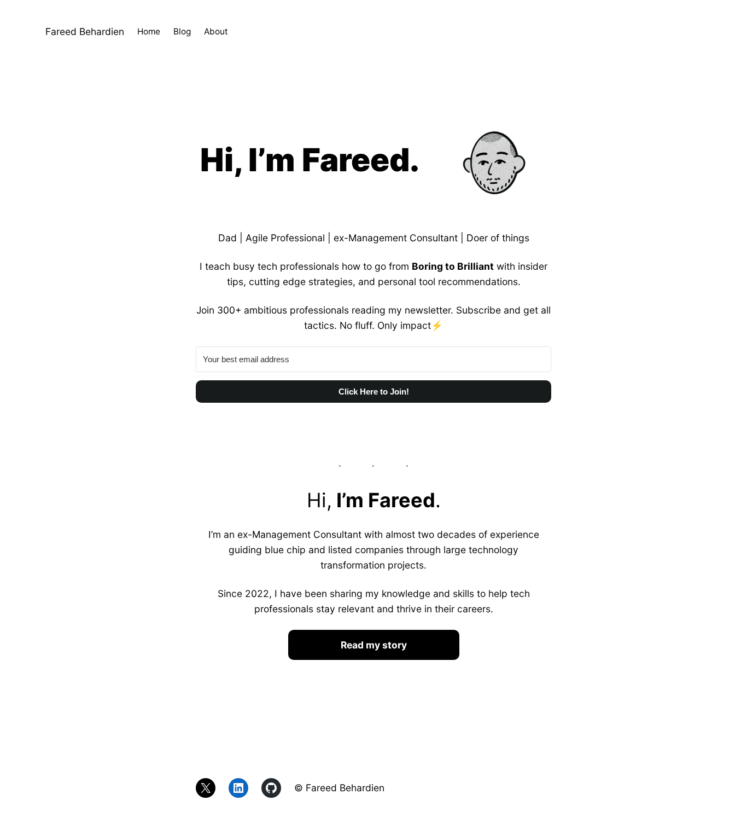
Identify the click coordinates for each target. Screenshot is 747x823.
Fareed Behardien (84, 31)
